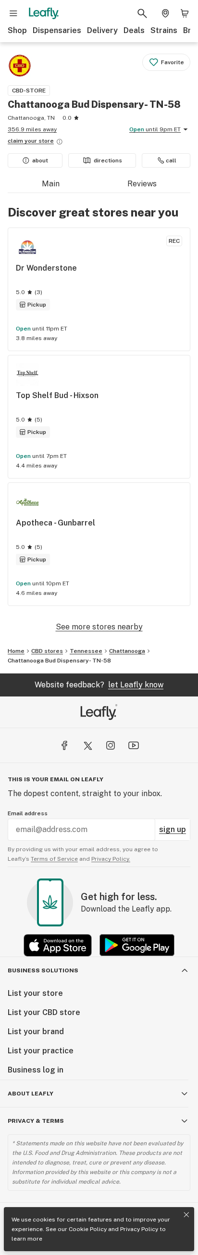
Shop (17, 30)
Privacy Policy (139, 1229)
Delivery (102, 30)
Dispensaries (57, 30)
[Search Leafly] (142, 13)
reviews (142, 183)
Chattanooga (127, 651)
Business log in (35, 1069)
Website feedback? (99, 684)
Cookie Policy (88, 1229)
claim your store (31, 140)
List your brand (36, 1031)
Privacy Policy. (110, 859)
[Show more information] (59, 142)
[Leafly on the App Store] (58, 945)
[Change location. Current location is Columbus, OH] (165, 13)
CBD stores (47, 651)
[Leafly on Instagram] (110, 745)
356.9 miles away (32, 129)
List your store (35, 993)
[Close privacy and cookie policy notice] (186, 1215)
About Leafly (30, 1093)
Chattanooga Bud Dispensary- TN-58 (59, 660)
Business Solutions (43, 970)
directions (108, 160)
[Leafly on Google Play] (136, 945)
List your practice (41, 1050)
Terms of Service (54, 859)
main (51, 183)
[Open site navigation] (13, 13)
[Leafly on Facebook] (64, 745)
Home (16, 651)
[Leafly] (44, 13)
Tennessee (86, 651)
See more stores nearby (99, 626)
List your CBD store (44, 1012)
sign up (172, 829)
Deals (134, 30)
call (171, 160)
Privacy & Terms (36, 1121)
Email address (28, 813)
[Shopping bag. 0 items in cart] (184, 13)
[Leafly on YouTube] (133, 745)
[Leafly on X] (87, 745)
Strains (163, 30)
